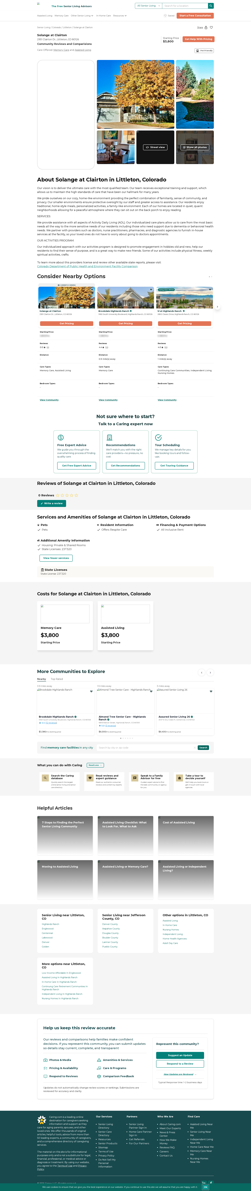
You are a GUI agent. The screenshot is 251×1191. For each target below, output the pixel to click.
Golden (45, 946)
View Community (49, 400)
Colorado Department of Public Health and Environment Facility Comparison (87, 266)
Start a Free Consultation (195, 15)
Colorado (56, 27)
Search (203, 747)
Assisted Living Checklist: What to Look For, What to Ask (124, 824)
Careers (164, 1151)
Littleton (67, 27)
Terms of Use (64, 1165)
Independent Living (173, 934)
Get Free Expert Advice (76, 465)
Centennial (47, 933)
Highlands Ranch (50, 924)
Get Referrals (136, 1139)
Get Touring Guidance (174, 465)
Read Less (94, 765)
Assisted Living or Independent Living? (184, 868)
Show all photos (197, 147)
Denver (45, 942)
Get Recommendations (125, 465)
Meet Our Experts (170, 1128)
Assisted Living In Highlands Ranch (59, 977)
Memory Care (61, 50)
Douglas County (110, 933)
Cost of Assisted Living (179, 822)
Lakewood (47, 937)
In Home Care (170, 925)
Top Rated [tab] (57, 679)
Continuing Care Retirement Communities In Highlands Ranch (65, 988)
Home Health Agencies (175, 938)
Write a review (53, 503)
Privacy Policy (106, 1155)
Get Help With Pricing (198, 39)
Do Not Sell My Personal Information (107, 1163)
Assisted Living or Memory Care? (125, 866)
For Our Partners (139, 1143)
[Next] (210, 672)
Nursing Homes (171, 929)
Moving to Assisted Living (60, 866)
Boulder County (110, 937)
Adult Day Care (170, 943)
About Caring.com (170, 1124)
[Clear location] (195, 747)
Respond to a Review (180, 1063)
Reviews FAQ (167, 1147)
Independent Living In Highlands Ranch (62, 994)
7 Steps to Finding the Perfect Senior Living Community (63, 824)
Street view (157, 147)
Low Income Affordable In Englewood (61, 973)
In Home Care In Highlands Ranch (59, 982)
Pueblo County (110, 946)
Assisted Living (83, 50)
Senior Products (107, 1143)
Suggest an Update (180, 1055)
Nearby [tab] (41, 679)
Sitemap (103, 1147)
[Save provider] (211, 27)
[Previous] (201, 672)
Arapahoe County (111, 928)
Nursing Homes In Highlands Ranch (60, 998)
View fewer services (56, 558)
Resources (104, 1139)
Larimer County (110, 942)
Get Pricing (67, 323)
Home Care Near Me (202, 1147)
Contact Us (166, 1155)
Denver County (110, 924)
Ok (205, 1187)
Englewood (47, 928)
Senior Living (43, 27)
